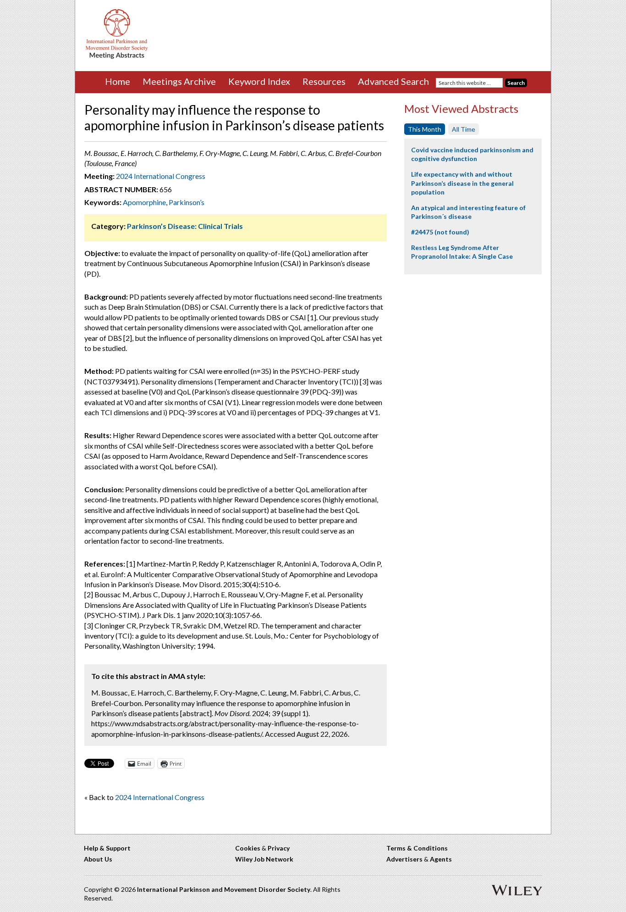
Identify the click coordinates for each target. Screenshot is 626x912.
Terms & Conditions (417, 848)
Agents (441, 859)
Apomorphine (144, 202)
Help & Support (107, 848)
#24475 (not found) (440, 232)
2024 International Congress (160, 176)
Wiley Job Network (264, 859)
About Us (98, 859)
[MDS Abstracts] (116, 56)
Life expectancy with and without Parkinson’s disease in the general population (462, 183)
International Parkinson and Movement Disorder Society (223, 889)
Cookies (247, 848)
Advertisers (404, 859)
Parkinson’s (186, 202)
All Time (463, 129)
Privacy (279, 848)
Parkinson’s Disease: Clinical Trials (185, 226)
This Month (424, 129)
